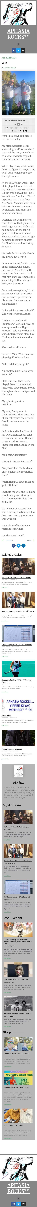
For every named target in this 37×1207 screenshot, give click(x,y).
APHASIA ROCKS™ (18, 34)
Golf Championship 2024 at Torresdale (17, 645)
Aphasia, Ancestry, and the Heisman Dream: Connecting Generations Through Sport (18, 941)
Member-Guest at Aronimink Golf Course (18, 611)
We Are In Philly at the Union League (16, 578)
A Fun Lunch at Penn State (13, 1125)
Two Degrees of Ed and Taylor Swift (16, 979)
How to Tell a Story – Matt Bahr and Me (17, 1013)
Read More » (5, 587)
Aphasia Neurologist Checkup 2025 (16, 1087)
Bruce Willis (6, 716)
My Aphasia (9, 57)
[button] (18, 44)
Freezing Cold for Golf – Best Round (16, 1054)
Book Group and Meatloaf (12, 749)
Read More (7, 840)
